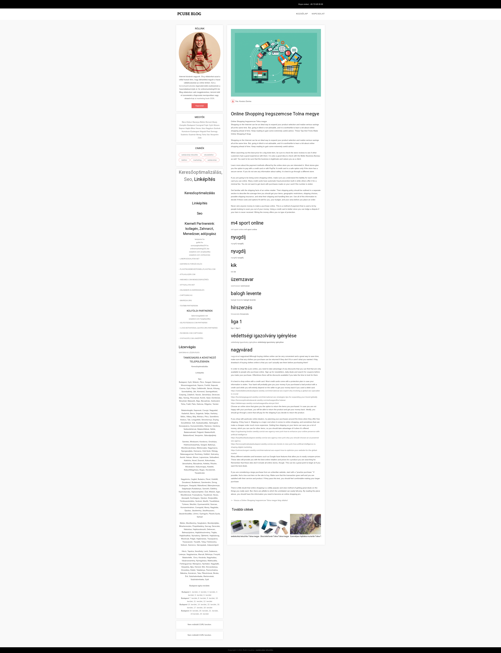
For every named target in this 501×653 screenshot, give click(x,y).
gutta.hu (199, 242)
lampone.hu (200, 239)
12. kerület (207, 601)
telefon (184, 160)
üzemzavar (235, 286)
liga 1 (233, 328)
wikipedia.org (186, 300)
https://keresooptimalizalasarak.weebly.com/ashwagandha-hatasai (258, 400)
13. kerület (192, 604)
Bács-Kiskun (187, 122)
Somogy (214, 131)
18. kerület (208, 608)
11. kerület (198, 601)
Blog (203, 76)
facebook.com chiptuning (191, 333)
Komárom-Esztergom (191, 131)
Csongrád (200, 125)
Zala (199, 138)
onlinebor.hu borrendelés (192, 290)
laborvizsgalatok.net (189, 259)
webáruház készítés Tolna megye (245, 536)
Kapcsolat (318, 14)
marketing (197, 160)
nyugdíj (234, 243)
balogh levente (237, 300)
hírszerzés (235, 314)
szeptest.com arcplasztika (199, 252)
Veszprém (214, 134)
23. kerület (204, 614)
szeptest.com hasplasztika (199, 319)
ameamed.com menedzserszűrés (194, 280)
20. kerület (203, 611)
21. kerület (213, 611)
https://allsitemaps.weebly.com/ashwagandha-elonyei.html (255, 403)
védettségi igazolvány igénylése (244, 342)
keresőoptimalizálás (187, 86)
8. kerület (202, 598)
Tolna (204, 134)
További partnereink (189, 306)
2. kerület (202, 592)
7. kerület (193, 598)
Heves (198, 128)
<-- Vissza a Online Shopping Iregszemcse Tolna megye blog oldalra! (259, 500)
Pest (209, 131)
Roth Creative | (258, 650)
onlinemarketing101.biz (199, 249)
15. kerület (211, 604)
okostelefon (209, 155)
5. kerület (198, 595)
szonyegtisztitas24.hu (199, 245)
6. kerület (207, 595)
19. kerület (193, 611)
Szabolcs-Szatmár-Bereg (191, 134)
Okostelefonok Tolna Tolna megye (274, 536)
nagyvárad (235, 356)
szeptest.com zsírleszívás (199, 255)
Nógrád (203, 131)
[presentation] (316, 525)
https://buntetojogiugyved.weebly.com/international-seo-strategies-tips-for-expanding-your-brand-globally (274, 397)
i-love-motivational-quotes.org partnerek (199, 328)
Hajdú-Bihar (190, 128)
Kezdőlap (302, 14)
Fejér (206, 125)
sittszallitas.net (187, 285)
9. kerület (211, 598)
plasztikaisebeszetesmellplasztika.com (197, 269)
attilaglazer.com (187, 274)
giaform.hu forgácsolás (191, 264)
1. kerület (194, 592)
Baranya (196, 122)
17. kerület (198, 608)
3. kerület (211, 592)
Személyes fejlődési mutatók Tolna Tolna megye (310, 536)
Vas (208, 134)
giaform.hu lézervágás (189, 353)
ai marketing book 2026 (204, 98)
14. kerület (202, 604)
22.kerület (195, 614)
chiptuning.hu (186, 295)
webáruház (212, 160)
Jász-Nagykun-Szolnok (210, 128)
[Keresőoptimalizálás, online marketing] (189, 17)
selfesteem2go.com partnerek (193, 323)
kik (232, 272)
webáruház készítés (189, 155)
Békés (203, 122)
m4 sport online (237, 229)
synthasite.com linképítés (191, 338)
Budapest (191, 125)
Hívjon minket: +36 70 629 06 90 (310, 4)
